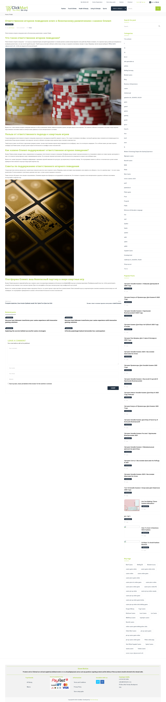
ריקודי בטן (127, 516)
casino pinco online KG (150, 586)
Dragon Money (130, 609)
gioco (125, 124)
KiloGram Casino (130, 613)
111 (124, 52)
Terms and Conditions (80, 682)
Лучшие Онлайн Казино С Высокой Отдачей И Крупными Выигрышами (141, 380)
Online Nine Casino (131, 631)
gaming (126, 115)
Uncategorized (128, 255)
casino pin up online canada (148, 591)
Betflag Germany (128, 70)
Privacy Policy (77, 687)
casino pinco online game (133, 586)
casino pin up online (131, 591)
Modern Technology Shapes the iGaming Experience (138, 151)
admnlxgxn (11, 27)
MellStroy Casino (130, 617)
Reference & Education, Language (133, 210)
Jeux (125, 133)
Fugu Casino (142, 609)
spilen (125, 241)
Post (125, 196)
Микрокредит (128, 264)
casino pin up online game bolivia (135, 600)
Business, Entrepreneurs (131, 84)
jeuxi (125, 142)
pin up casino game (146, 631)
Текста (126, 268)
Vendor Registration (97, 2)
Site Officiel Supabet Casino (133, 644)
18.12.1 (125, 57)
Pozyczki (126, 201)
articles (126, 66)
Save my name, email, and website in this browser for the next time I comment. (30, 383)
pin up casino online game (133, 639)
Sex (125, 214)
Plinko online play (149, 639)
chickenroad (127, 93)
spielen (126, 232)
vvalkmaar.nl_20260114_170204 (133, 259)
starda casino (129, 648)
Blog (125, 79)
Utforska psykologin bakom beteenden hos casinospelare (85, 331)
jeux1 (125, 138)
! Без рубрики (127, 39)
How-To (126, 129)
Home (7, 14)
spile (125, 237)
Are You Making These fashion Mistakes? (149, 502)
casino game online (131, 569)
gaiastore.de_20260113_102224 (133, 97)
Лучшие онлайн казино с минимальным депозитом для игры (139, 448)
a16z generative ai (129, 61)
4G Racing (29, 682)
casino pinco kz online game (133, 582)
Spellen (126, 223)
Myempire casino (129, 156)
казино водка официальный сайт (134, 653)
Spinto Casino (149, 644)
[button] (154, 2)
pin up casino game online (133, 635)
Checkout (130, 2)
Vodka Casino (142, 648)
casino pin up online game (133, 595)
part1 (125, 183)
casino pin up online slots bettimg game (137, 604)
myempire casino (144, 617)
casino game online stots (148, 569)
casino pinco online (151, 582)
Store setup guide (110, 2)
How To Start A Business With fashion (150, 529)
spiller (125, 246)
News (125, 169)
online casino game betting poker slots (136, 626)
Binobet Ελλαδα (151, 564)
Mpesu (29, 687)
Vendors (121, 2)
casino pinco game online (133, 578)
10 (124, 48)
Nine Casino (127, 174)
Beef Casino (129, 564)
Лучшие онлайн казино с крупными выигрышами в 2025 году (137, 312)
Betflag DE (140, 564)
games (126, 111)
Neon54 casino (128, 160)
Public (11, 14)
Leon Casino (143, 613)
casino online (129, 573)
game (125, 102)
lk (124, 147)
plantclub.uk (127, 187)
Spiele (125, 228)
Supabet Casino (128, 250)
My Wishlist (84, 2)
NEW (125, 165)
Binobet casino (128, 75)
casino (126, 88)
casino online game (143, 573)
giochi (125, 120)
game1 (126, 106)
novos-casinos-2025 (130, 178)
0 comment (21, 27)
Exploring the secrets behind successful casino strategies (25, 331)
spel (125, 219)
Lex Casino (154, 613)
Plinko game (127, 192)
